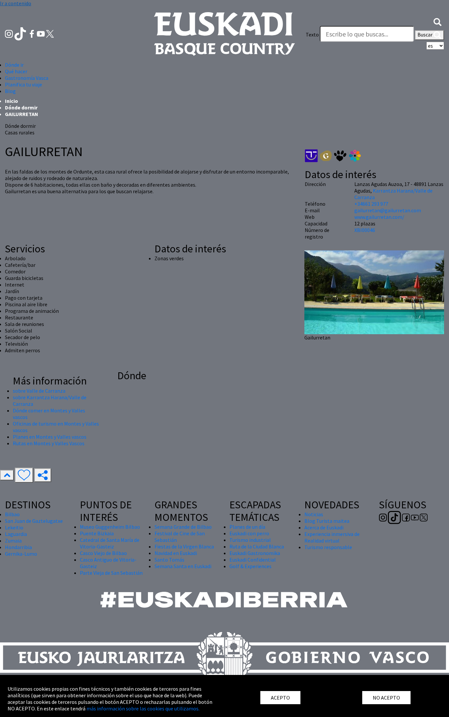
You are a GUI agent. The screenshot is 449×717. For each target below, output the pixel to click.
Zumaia (13, 540)
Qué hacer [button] (16, 71)
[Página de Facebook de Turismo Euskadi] (32, 33)
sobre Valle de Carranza (39, 390)
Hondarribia (18, 547)
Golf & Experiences (250, 566)
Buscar (425, 34)
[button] (437, 21)
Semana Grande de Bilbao (183, 526)
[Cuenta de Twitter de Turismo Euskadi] (50, 33)
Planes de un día (247, 526)
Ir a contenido (15, 3)
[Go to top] (7, 475)
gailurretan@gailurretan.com (387, 210)
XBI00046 (364, 230)
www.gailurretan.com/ (379, 217)
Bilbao (12, 514)
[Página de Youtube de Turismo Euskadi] (41, 33)
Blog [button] (10, 91)
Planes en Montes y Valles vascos (49, 436)
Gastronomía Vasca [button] (26, 78)
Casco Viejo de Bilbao (103, 553)
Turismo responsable (328, 547)
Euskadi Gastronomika (254, 553)
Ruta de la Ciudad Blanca (256, 546)
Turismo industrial (250, 540)
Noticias (313, 514)
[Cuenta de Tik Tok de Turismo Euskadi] (21, 33)
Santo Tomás (169, 559)
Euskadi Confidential (252, 559)
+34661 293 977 (371, 203)
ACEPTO (280, 697)
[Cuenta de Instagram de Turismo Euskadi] (9, 33)
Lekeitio (14, 527)
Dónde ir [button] (14, 64)
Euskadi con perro (249, 533)
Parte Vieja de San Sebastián (111, 572)
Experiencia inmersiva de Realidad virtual (332, 537)
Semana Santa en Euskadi (182, 566)
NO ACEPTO (386, 697)
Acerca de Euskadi (323, 527)
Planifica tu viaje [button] (23, 84)
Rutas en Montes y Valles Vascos (48, 443)
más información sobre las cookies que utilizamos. (143, 708)
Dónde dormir (21, 107)
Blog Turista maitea (326, 521)
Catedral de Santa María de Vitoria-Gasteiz (109, 543)
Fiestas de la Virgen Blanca (184, 546)
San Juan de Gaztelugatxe (34, 521)
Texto (312, 34)
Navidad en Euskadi (175, 553)
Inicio (11, 101)
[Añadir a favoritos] (24, 475)
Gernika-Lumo (21, 553)
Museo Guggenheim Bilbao (110, 526)
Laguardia (16, 534)
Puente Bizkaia (97, 533)
